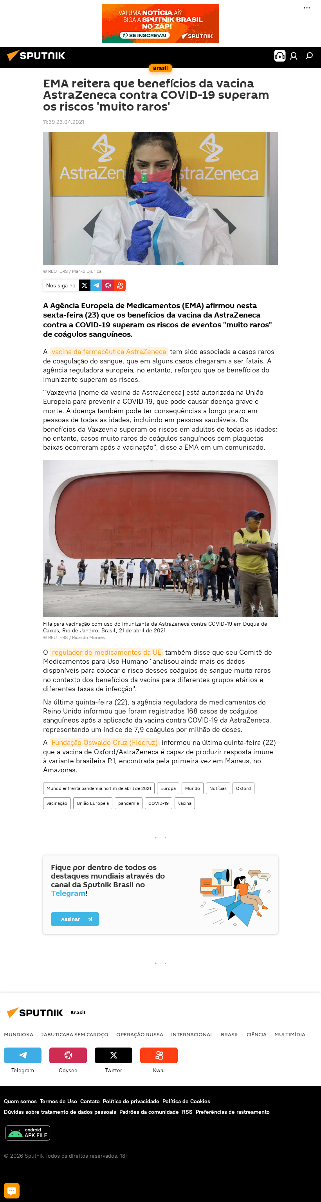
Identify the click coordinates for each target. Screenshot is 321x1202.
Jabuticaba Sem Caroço (74, 1034)
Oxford (243, 788)
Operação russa (139, 1034)
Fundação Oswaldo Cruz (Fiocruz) (105, 742)
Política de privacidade (131, 1101)
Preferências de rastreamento (233, 1111)
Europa (168, 788)
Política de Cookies (186, 1101)
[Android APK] (27, 1134)
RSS (187, 1111)
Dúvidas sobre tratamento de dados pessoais (60, 1111)
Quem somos (20, 1101)
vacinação (57, 803)
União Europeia (93, 803)
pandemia (128, 803)
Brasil (230, 1034)
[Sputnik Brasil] (38, 62)
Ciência (257, 1034)
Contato (90, 1101)
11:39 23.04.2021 (63, 121)
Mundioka (18, 1034)
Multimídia (289, 1034)
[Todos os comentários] (12, 1190)
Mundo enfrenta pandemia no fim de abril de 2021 (99, 788)
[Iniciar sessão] (293, 56)
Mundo (192, 788)
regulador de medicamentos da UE (106, 652)
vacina (184, 803)
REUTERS (58, 271)
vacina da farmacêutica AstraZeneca (109, 351)
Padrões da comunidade (149, 1111)
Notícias (218, 788)
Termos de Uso (58, 1101)
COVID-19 (158, 803)
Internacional (192, 1034)
